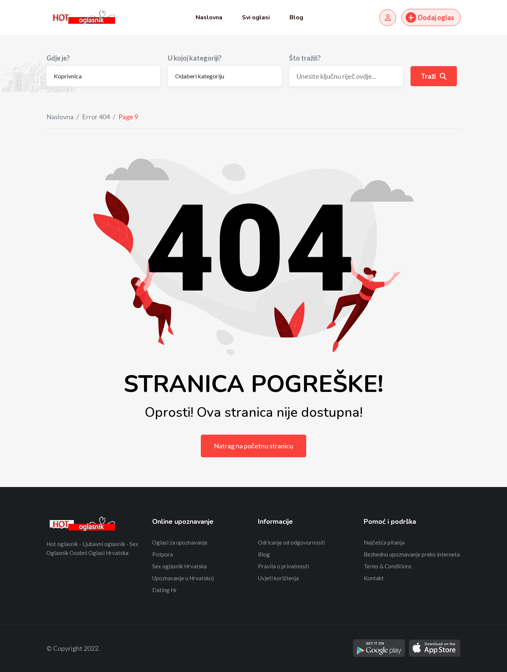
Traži (429, 76)
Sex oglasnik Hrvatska (179, 566)
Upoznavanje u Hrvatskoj (183, 578)
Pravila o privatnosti (283, 566)
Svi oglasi (256, 17)
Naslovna (209, 17)
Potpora (162, 554)
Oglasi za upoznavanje (179, 542)
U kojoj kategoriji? (195, 58)
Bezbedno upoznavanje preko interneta (412, 554)
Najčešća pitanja (384, 542)
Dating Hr (164, 590)
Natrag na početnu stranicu (253, 446)
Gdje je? (58, 58)
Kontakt (374, 578)
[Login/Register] (387, 17)
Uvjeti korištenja (278, 578)
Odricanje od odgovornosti (291, 542)
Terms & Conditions (388, 566)
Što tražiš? (305, 58)
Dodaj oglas (436, 17)
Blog (296, 17)
